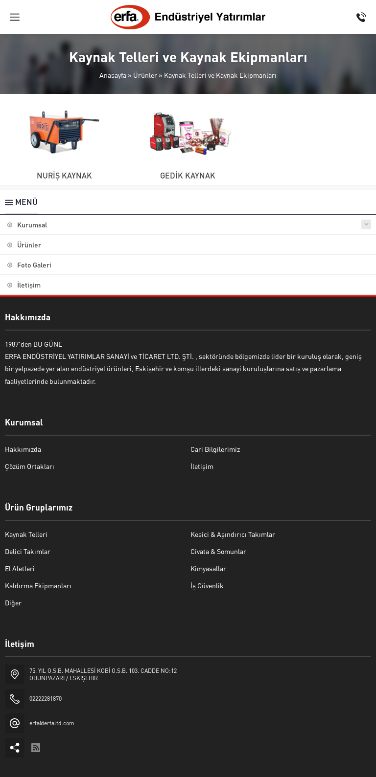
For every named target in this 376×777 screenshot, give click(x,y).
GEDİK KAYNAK (187, 175)
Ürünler (145, 74)
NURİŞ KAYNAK (64, 175)
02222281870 (45, 698)
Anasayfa (112, 74)
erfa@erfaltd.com (51, 723)
